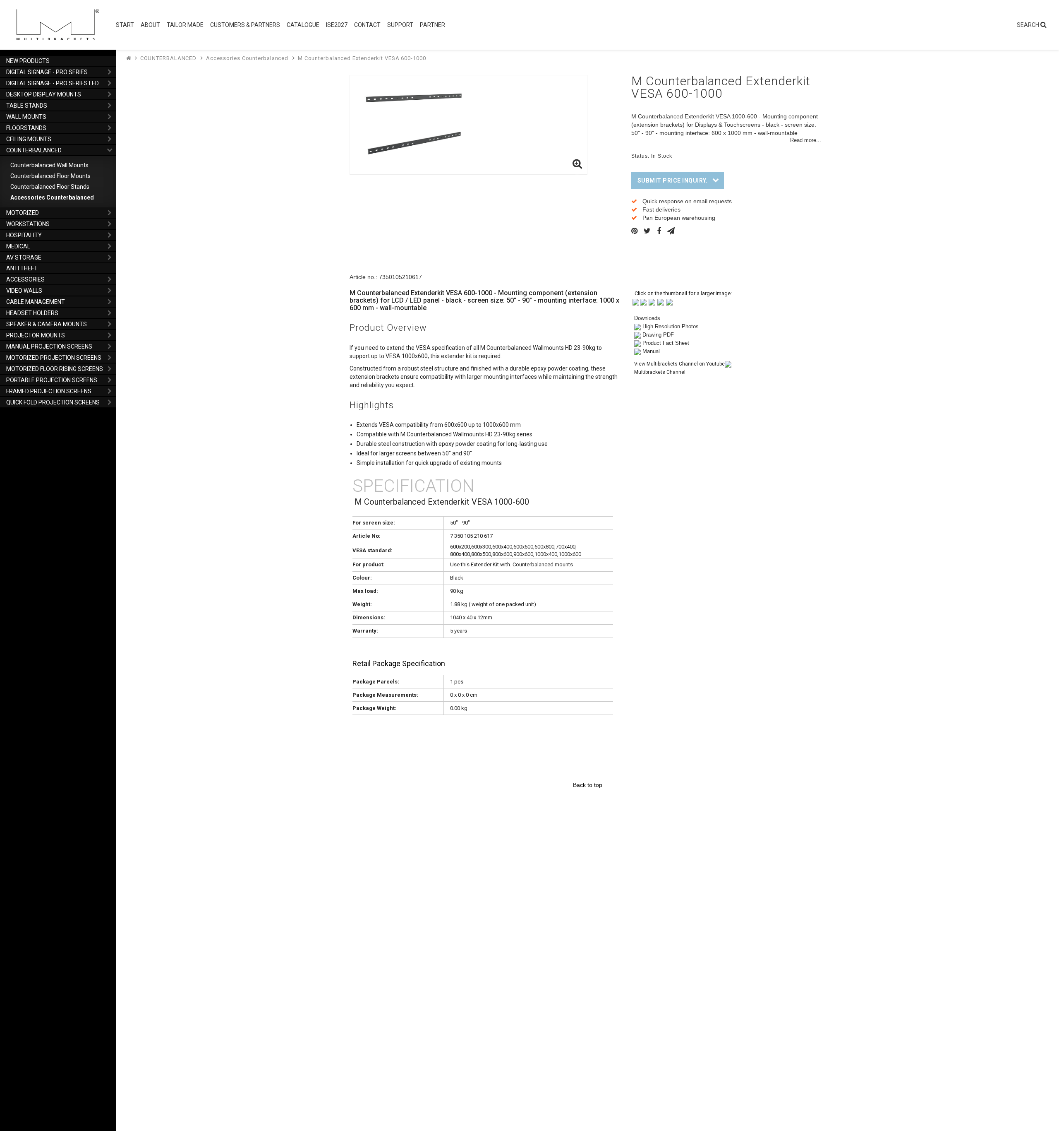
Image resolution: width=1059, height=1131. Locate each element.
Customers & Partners (245, 25)
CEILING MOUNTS (28, 139)
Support (400, 25)
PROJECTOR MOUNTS (35, 335)
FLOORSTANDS (26, 128)
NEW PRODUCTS (28, 61)
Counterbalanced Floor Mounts (50, 176)
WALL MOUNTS (26, 116)
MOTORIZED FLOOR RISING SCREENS (54, 369)
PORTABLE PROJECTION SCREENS (51, 380)
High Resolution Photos (670, 326)
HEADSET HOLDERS (32, 313)
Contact (367, 25)
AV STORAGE (23, 257)
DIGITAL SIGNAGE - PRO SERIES (47, 72)
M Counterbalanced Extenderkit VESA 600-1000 (362, 58)
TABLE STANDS (26, 105)
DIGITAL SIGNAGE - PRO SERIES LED (52, 83)
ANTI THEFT (22, 268)
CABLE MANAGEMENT (35, 301)
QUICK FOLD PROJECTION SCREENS (53, 402)
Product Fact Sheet (665, 343)
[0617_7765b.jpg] (652, 301)
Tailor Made (185, 25)
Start (125, 25)
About (150, 25)
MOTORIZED (22, 212)
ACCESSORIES (25, 279)
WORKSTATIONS (28, 224)
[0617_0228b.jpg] (643, 301)
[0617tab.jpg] (669, 301)
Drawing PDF (658, 335)
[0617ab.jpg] (636, 301)
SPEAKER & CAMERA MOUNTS (46, 324)
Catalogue (303, 25)
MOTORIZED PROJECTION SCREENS (53, 357)
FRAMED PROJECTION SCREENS (48, 391)
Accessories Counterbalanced (52, 197)
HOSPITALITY (24, 235)
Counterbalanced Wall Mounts (49, 165)
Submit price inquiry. (672, 180)
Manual (651, 351)
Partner (432, 25)
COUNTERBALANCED (34, 150)
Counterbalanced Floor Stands (49, 186)
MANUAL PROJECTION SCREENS (49, 346)
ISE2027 (336, 25)
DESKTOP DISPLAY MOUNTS (43, 94)
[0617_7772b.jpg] (660, 301)
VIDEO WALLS (24, 290)
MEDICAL (18, 246)
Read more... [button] (805, 140)
